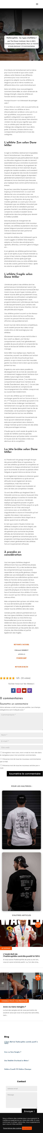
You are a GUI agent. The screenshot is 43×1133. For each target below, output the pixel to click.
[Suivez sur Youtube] (24, 690)
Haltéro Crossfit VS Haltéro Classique (17, 1069)
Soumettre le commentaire (24, 773)
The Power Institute (17, 41)
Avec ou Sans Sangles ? (14, 1006)
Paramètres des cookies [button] (12, 1128)
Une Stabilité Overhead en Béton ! (16, 1061)
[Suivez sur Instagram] (18, 690)
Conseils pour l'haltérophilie (15, 44)
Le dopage (6, 948)
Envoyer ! (29, 1111)
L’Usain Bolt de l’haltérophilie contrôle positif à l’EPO (21, 955)
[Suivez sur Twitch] (29, 690)
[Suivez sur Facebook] (13, 690)
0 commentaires (28, 46)
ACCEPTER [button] (27, 1128)
